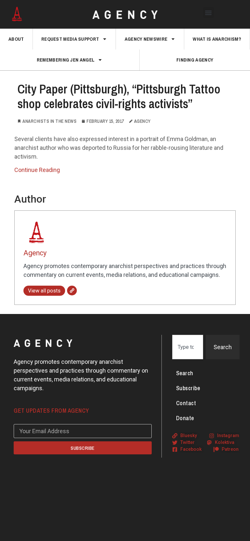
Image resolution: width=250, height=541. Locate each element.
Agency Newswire (146, 39)
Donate (185, 418)
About (16, 39)
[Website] (72, 290)
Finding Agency (194, 59)
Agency (35, 253)
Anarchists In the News (49, 121)
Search (184, 373)
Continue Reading (37, 169)
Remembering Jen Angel (65, 59)
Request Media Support (70, 39)
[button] (208, 12)
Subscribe (188, 388)
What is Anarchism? (217, 39)
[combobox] (187, 347)
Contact (186, 403)
